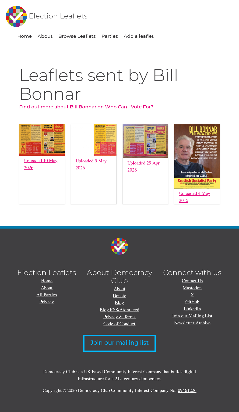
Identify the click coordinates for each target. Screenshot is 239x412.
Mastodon (192, 287)
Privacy (46, 301)
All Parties (46, 294)
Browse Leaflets (77, 36)
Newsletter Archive (192, 322)
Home (24, 36)
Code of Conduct (119, 323)
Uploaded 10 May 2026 (40, 164)
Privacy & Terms (119, 316)
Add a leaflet (139, 36)
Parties (110, 36)
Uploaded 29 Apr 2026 (143, 166)
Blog (119, 302)
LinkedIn (192, 308)
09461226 (187, 390)
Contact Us (192, 280)
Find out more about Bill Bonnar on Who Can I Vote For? (86, 107)
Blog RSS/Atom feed (119, 309)
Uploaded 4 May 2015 (194, 196)
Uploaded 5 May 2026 (91, 164)
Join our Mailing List (192, 315)
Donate (119, 295)
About (45, 36)
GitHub (192, 301)
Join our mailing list (119, 343)
